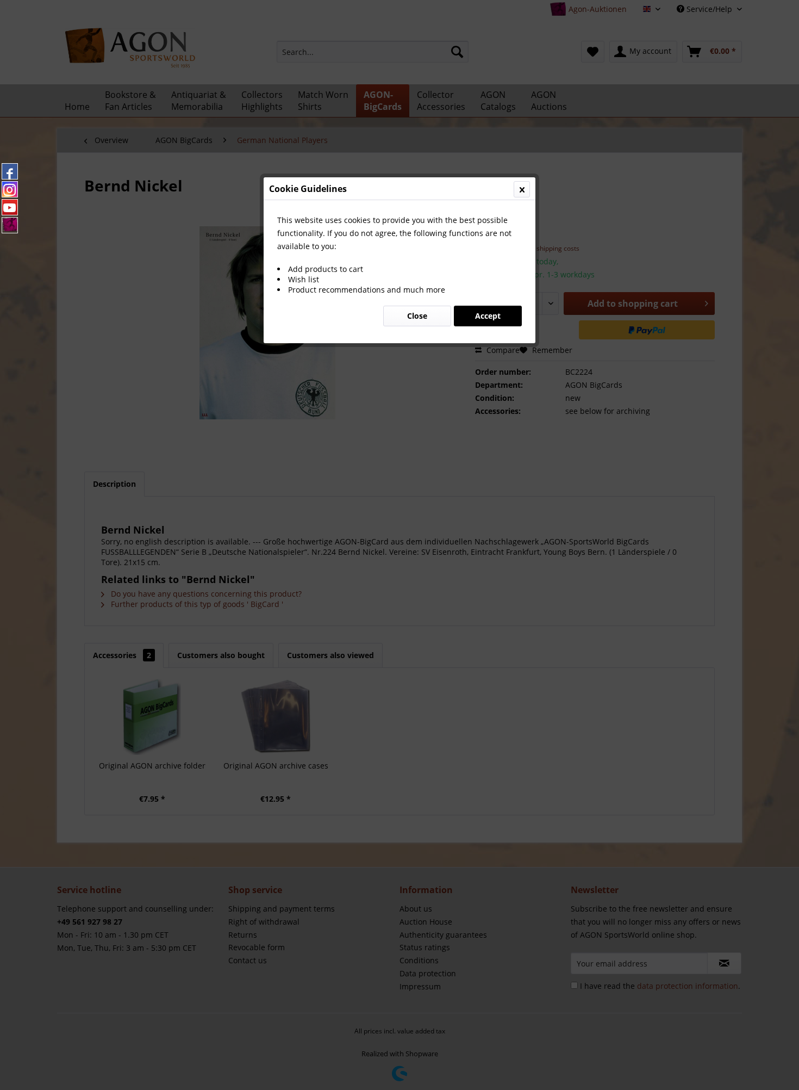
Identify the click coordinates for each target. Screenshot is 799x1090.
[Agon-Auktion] (10, 225)
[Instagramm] (10, 189)
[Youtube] (10, 207)
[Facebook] (10, 171)
